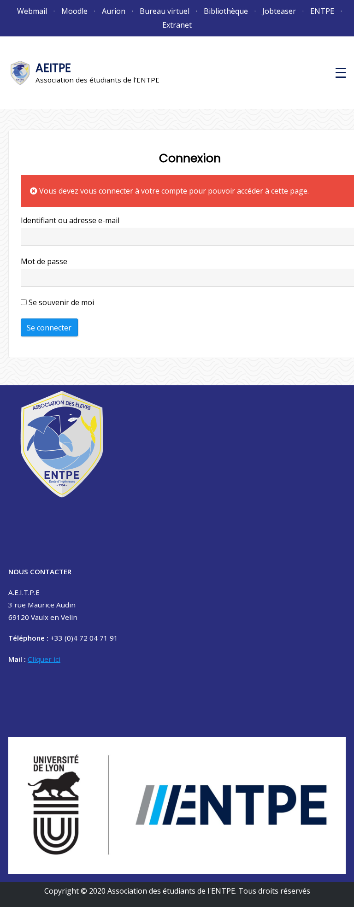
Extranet (177, 25)
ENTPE (322, 11)
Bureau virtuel (164, 11)
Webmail (32, 11)
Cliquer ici (44, 659)
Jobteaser (279, 11)
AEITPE (53, 68)
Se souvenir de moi (60, 302)
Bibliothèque (226, 11)
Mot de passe (44, 261)
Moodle (74, 11)
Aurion (113, 11)
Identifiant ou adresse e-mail (70, 220)
